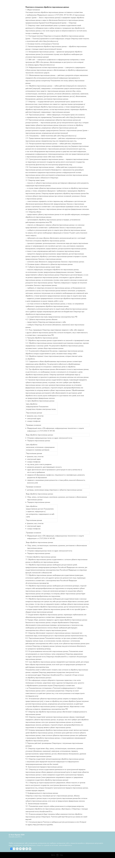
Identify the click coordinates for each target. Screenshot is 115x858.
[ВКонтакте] (11, 849)
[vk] (23, 849)
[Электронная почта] (27, 849)
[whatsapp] (30, 849)
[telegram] (14, 849)
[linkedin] (17, 849)
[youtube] (20, 849)
